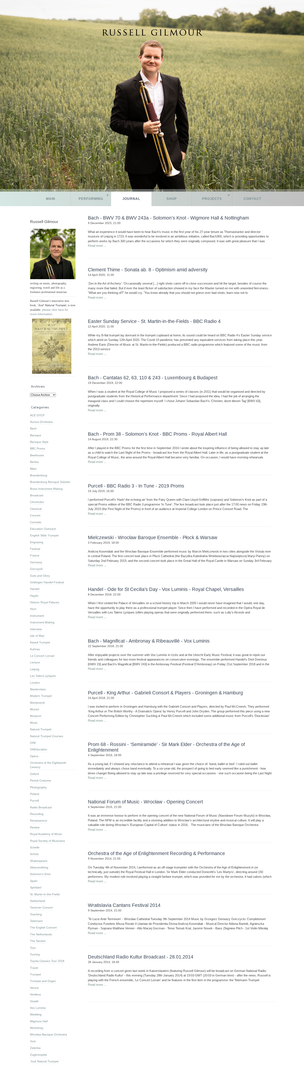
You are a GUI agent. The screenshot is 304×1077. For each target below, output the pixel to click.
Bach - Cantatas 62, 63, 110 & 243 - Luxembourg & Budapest (152, 377)
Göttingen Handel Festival (47, 582)
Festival (35, 548)
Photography (38, 787)
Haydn (34, 595)
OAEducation (38, 749)
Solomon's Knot (40, 874)
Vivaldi (34, 1001)
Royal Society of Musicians (47, 840)
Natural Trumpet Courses (46, 736)
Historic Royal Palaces (44, 602)
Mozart (34, 709)
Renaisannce (38, 820)
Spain (33, 880)
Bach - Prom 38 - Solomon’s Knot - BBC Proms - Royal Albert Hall (157, 434)
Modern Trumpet (41, 695)
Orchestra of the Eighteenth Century (48, 765)
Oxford (34, 774)
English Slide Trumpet (44, 535)
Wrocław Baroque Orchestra (48, 1034)
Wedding (36, 1014)
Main (50, 198)
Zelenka (35, 1048)
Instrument (37, 615)
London (35, 682)
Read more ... (97, 245)
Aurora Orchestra (41, 421)
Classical (36, 508)
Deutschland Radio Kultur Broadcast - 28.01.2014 (140, 957)
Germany (36, 562)
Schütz (34, 854)
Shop (171, 198)
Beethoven (37, 455)
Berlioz (34, 462)
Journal (131, 198)
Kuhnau (35, 649)
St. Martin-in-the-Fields (45, 894)
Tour (33, 947)
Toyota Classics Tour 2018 (47, 961)
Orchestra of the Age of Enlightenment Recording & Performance (156, 853)
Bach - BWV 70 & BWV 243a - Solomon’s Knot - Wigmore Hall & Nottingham (168, 218)
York (33, 1041)
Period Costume (40, 780)
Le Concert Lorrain (42, 655)
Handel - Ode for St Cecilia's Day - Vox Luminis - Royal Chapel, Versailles (166, 589)
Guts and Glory (40, 575)
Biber (33, 468)
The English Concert (43, 927)
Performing (91, 198)
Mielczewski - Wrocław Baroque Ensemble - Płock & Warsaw (152, 537)
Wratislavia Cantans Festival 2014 (124, 905)
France (34, 555)
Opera (34, 756)
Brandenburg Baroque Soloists (50, 482)
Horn (33, 609)
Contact (252, 198)
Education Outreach (43, 528)
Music (34, 722)
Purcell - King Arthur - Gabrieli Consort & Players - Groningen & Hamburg (165, 692)
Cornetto (35, 522)
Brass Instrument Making (46, 488)
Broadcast (36, 495)
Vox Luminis (38, 1007)
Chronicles (37, 502)
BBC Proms (37, 448)
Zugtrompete (38, 1054)
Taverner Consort (41, 907)
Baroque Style (39, 442)
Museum (35, 716)
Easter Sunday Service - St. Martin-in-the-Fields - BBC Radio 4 (154, 321)
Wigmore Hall (39, 1021)
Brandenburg (38, 475)
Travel (34, 967)
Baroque (35, 435)
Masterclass (38, 689)
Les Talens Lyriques (43, 675)
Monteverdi (37, 702)
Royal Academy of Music (46, 834)
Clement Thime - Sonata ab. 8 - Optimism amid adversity (148, 269)
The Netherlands (41, 934)
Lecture (35, 662)
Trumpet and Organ (43, 981)
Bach (33, 428)
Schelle (34, 847)
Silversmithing (39, 867)
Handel (34, 589)
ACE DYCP (37, 415)
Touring (35, 954)
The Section (38, 941)
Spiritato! (36, 887)
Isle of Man (37, 635)
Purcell (34, 800)
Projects (212, 198)
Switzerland (37, 901)
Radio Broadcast (41, 807)
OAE (33, 742)
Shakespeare (38, 860)
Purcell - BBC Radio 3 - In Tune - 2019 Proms (136, 486)
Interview (36, 629)
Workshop (36, 1028)
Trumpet (35, 974)
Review (34, 827)
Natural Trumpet (40, 729)
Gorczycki (36, 569)
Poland (34, 794)
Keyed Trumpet (40, 642)
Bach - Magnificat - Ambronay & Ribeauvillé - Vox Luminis (149, 641)
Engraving (36, 542)
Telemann (36, 921)
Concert (35, 515)
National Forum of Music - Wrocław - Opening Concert (145, 801)
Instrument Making (42, 622)
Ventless (35, 994)
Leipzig (34, 669)
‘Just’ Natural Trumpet (44, 1061)
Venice (34, 987)
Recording (36, 814)
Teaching (36, 914)
